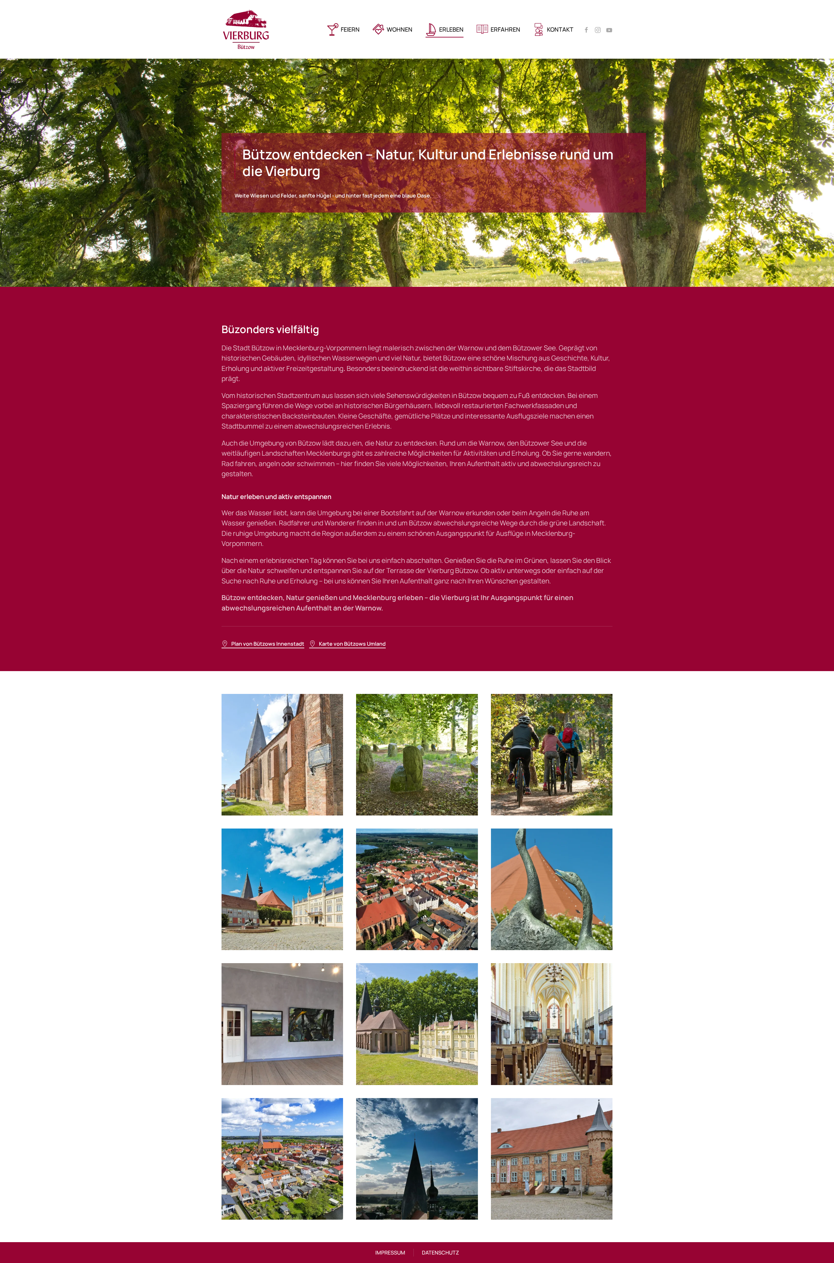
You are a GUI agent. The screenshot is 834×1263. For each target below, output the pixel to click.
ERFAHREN (505, 29)
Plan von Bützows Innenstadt (267, 643)
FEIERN (350, 29)
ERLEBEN (451, 29)
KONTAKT (560, 29)
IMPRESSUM (390, 1252)
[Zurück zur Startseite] (246, 29)
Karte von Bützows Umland (352, 643)
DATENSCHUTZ (440, 1252)
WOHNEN (399, 29)
